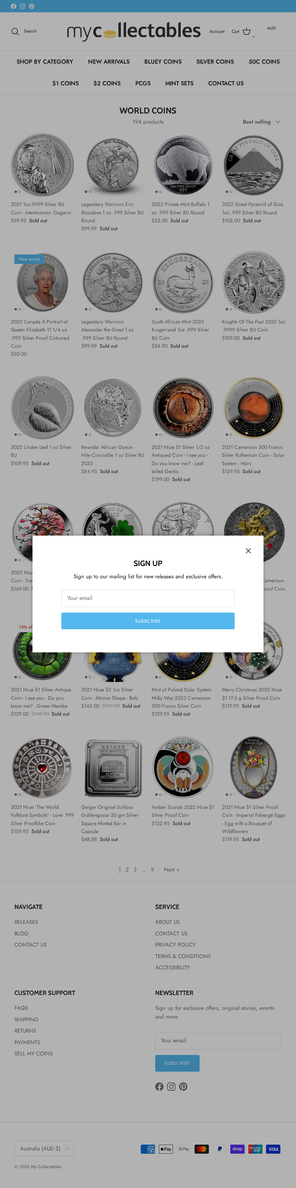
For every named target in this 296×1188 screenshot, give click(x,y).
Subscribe (148, 621)
